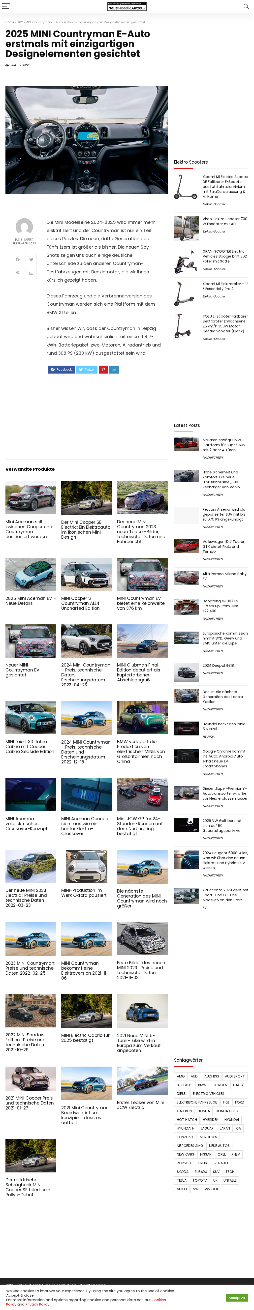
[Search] (246, 6)
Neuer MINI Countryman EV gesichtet (22, 670)
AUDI (194, 1076)
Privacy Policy (37, 1304)
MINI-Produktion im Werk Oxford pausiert (84, 892)
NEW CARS (185, 1154)
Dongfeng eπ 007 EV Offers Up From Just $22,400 (221, 606)
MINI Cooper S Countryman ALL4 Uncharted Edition (80, 603)
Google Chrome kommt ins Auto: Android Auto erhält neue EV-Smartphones (224, 759)
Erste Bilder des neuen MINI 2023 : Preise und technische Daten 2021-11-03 (141, 970)
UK (215, 1180)
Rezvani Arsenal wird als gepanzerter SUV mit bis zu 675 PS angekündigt (224, 514)
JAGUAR (207, 1128)
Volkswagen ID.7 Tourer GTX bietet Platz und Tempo (223, 546)
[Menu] (6, 6)
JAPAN (225, 1128)
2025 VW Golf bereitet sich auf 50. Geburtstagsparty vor (222, 825)
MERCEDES (208, 1137)
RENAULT (222, 1163)
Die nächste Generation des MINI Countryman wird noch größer (142, 898)
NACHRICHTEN (212, 457)
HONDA (204, 1110)
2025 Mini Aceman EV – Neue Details (30, 600)
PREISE (203, 1163)
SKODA (183, 1171)
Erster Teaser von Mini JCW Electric (140, 1105)
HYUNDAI (209, 736)
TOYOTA (199, 1180)
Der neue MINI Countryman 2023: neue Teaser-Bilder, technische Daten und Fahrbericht (141, 532)
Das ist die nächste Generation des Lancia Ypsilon (223, 696)
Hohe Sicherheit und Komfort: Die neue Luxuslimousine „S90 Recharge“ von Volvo (221, 480)
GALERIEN (184, 1110)
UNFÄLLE (230, 1180)
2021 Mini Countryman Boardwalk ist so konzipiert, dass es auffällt (85, 1115)
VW (196, 1189)
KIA (205, 907)
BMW (202, 1084)
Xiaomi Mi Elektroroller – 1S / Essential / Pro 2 (226, 286)
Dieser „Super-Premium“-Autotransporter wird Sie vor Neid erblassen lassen (226, 793)
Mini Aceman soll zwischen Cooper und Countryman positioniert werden (28, 529)
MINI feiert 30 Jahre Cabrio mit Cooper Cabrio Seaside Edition (29, 747)
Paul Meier (24, 240)
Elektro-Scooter (214, 204)
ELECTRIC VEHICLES (208, 1093)
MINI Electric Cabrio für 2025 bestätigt (85, 1037)
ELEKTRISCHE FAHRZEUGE (197, 1102)
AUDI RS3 (211, 1076)
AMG (181, 1076)
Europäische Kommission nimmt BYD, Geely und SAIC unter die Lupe (225, 638)
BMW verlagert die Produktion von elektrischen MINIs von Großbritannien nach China (141, 751)
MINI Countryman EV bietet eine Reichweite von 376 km (141, 603)
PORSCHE (184, 1163)
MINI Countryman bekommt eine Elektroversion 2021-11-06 (85, 970)
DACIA (238, 1084)
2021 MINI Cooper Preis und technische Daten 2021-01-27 (29, 1103)
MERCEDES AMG (190, 1145)
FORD (239, 1102)
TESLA (182, 1180)
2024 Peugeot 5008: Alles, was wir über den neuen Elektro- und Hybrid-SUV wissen (225, 860)
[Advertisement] (104, 416)
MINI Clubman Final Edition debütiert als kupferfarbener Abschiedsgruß (138, 672)
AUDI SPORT (235, 1076)
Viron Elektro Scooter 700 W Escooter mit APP (225, 221)
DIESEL (182, 1093)
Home (9, 22)
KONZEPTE (185, 1137)
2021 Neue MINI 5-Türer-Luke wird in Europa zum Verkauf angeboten (139, 1043)
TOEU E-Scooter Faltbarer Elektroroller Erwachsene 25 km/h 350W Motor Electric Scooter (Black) (225, 324)
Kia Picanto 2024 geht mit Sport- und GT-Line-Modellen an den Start (226, 895)
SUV (216, 1171)
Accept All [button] (237, 1297)
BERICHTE (184, 1084)
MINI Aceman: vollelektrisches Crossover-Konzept (26, 824)
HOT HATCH (187, 1119)
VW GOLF (212, 1189)
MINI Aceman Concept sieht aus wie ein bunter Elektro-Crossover (85, 826)
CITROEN (220, 1084)
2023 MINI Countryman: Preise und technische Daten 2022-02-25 (30, 968)
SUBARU (200, 1171)
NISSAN (206, 1154)
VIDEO (182, 1189)
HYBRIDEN (211, 1119)
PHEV (236, 1154)
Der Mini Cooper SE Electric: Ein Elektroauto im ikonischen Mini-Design (85, 529)
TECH (229, 1171)
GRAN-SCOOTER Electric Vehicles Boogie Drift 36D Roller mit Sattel (225, 256)
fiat (226, 1102)
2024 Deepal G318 (218, 665)
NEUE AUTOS (219, 1145)
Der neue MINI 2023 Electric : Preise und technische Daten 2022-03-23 (26, 897)
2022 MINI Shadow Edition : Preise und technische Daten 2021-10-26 (25, 1042)
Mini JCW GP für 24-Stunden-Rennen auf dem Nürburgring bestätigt (140, 826)
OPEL (222, 1154)
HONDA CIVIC (227, 1110)
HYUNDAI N (185, 1128)
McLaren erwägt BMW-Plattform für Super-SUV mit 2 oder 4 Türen (224, 444)
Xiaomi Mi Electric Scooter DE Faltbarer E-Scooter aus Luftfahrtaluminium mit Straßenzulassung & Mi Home (226, 186)
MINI (25, 65)
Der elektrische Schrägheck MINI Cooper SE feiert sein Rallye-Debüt (27, 1187)
